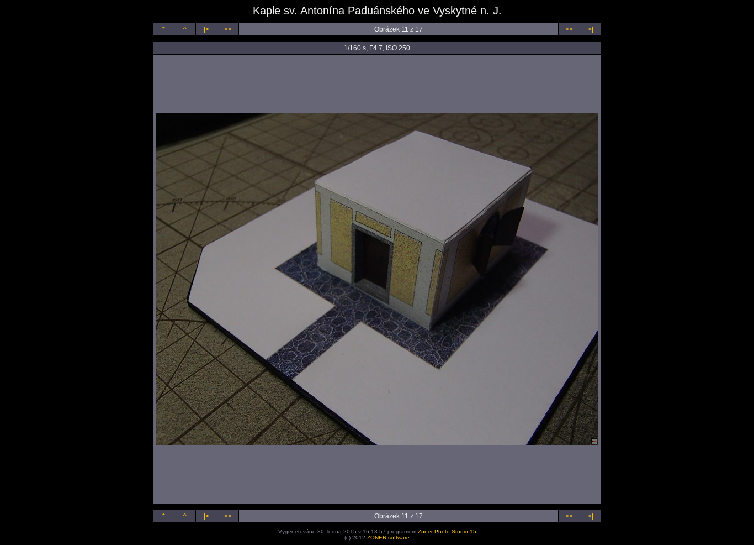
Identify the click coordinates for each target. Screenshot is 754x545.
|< (206, 29)
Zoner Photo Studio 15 (447, 531)
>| (590, 29)
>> (569, 29)
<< (228, 29)
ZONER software (388, 537)
